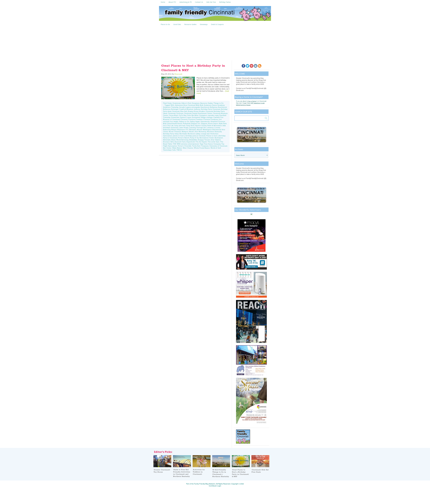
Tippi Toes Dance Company (210, 144)
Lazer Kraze (183, 128)
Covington (203, 115)
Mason (174, 130)
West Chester (188, 148)
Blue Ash (183, 111)
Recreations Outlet (206, 138)
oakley (197, 134)
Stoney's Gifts (168, 142)
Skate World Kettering (179, 140)
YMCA (179, 150)
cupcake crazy (213, 115)
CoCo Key (182, 115)
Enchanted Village (199, 117)
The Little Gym (213, 142)
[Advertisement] (215, 43)
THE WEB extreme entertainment (186, 144)
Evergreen (196, 103)
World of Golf (215, 148)
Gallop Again (195, 121)
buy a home (252, 101)
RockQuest (219, 138)
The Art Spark (201, 142)
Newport (185, 132)
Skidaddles (193, 140)
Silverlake (167, 140)
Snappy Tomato (204, 140)
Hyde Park (223, 124)
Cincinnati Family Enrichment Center (198, 113)
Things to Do (218, 103)
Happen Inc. (195, 124)
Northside (183, 134)
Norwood (191, 134)
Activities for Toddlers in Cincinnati (199, 472)
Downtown (177, 103)
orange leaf (205, 134)
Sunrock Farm (180, 142)
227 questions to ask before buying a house (250, 104)
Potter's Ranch (183, 138)
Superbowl (190, 142)
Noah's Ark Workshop (197, 132)
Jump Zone (190, 126)
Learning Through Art (197, 128)
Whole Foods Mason (202, 148)
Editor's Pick (186, 103)
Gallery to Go (184, 121)
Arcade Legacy (185, 107)
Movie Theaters (175, 132)
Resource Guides (206, 103)
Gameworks (205, 121)
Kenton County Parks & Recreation (208, 126)
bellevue (197, 109)
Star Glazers (216, 140)
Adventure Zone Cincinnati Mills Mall (189, 105)
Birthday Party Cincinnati (210, 109)
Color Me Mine (192, 115)
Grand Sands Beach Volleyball (178, 124)
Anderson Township (170, 107)
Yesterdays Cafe (169, 150)
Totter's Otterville (184, 146)
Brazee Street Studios (196, 111)
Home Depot (213, 124)
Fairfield (216, 117)
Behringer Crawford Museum (182, 109)
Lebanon (210, 128)
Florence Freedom (195, 119)
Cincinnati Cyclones (175, 113)
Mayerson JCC (183, 130)
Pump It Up (194, 138)
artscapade (195, 107)
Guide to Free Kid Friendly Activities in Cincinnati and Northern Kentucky (181, 473)
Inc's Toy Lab (168, 126)
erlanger (209, 117)
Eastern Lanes (185, 117)
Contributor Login (215, 486)
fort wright (174, 121)
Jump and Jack (179, 126)
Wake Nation (177, 148)
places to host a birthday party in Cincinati (189, 136)
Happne (204, 124)
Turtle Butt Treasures (200, 146)
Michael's (192, 130)
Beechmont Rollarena (209, 107)
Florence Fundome (210, 119)
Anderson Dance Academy (214, 105)
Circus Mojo (173, 115)
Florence (184, 119)
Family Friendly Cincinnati (215, 14)
